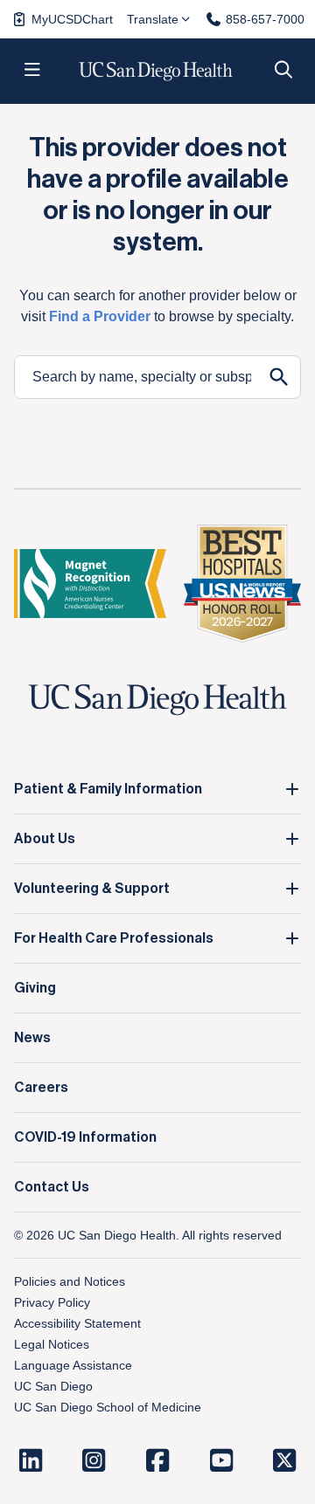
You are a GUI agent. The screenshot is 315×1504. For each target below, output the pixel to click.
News (32, 1038)
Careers (41, 1088)
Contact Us (51, 1187)
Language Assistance (73, 1365)
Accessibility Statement (77, 1323)
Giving (35, 988)
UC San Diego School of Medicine (107, 1407)
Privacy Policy (52, 1302)
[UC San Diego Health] (157, 700)
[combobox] (136, 377)
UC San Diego (53, 1386)
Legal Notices (51, 1344)
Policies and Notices (69, 1281)
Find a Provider (99, 316)
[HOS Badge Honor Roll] (242, 583)
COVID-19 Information (85, 1137)
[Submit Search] (279, 377)
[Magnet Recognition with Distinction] (90, 583)
